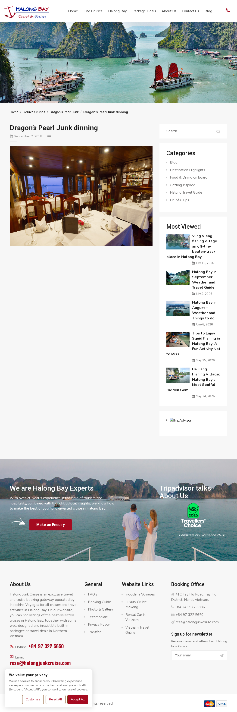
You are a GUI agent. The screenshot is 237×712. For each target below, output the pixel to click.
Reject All (55, 699)
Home (73, 11)
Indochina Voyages (140, 594)
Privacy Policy (99, 624)
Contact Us (190, 11)
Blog (208, 11)
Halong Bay (117, 11)
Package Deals (144, 11)
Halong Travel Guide (186, 192)
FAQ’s (92, 594)
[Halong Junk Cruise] (26, 11)
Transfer (94, 632)
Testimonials (98, 617)
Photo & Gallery (100, 609)
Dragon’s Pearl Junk (64, 112)
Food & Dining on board (188, 177)
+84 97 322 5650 (46, 646)
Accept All (78, 699)
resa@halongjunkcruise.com (40, 662)
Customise (33, 699)
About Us (169, 11)
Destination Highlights (187, 170)
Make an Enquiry (50, 525)
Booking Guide (99, 602)
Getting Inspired (182, 185)
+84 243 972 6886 (190, 607)
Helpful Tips (179, 200)
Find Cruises (93, 11)
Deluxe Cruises (34, 112)
